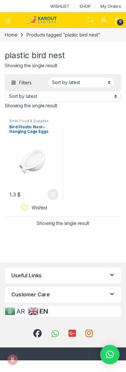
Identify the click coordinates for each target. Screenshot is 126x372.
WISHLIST (59, 6)
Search (90, 20)
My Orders (110, 6)
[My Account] (104, 20)
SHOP (84, 6)
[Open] (10, 20)
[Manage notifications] (12, 359)
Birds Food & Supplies (29, 121)
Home (11, 34)
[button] (110, 354)
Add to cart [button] (52, 194)
